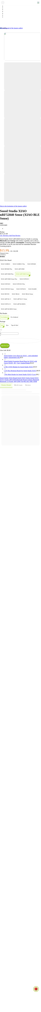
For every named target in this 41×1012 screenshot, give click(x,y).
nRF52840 (17, 381)
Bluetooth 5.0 (4, 381)
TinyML (23, 381)
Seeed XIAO (34, 378)
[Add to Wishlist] (21, 340)
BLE (28, 381)
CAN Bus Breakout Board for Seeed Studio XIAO (20, 371)
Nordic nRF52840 (10, 380)
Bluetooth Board (21, 380)
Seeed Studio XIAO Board (8, 378)
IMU (31, 381)
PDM (35, 381)
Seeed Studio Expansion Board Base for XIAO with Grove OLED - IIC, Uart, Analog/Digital (20, 362)
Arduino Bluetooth (33, 380)
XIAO (2, 380)
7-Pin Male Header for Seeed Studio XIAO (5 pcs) (20, 374)
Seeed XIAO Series (23, 378)
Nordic (11, 381)
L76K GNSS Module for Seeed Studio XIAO (18, 367)
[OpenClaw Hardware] (36, 989)
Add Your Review (14, 235)
